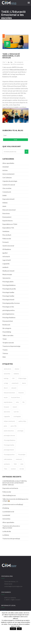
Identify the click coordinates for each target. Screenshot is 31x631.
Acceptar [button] (13, 628)
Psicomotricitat (7, 321)
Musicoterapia (7, 274)
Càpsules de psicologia (9, 181)
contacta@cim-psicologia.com (13, 586)
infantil (15, 407)
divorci (6, 388)
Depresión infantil (8, 199)
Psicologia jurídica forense (11, 303)
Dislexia (4, 203)
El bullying (5, 508)
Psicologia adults (7, 281)
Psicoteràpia (21, 454)
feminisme (5, 231)
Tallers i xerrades (7, 335)
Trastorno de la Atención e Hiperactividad (11, 527)
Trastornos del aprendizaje (11, 538)
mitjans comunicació (9, 421)
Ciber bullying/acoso (9, 495)
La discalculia (6, 531)
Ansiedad (5, 167)
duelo (4, 206)
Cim (3, 62)
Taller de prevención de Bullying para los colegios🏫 (15, 500)
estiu (17, 402)
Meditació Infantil (8, 271)
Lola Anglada (17, 416)
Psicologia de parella (9, 289)
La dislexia (5, 535)
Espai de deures (7, 220)
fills (23, 402)
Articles (5, 170)
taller (21, 464)
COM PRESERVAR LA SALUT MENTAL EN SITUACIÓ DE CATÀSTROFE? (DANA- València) (14, 483)
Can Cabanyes (7, 177)
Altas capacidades (8, 163)
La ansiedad (6, 515)
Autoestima (6, 519)
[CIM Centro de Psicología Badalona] (15, 565)
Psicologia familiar (8, 292)
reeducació (19, 459)
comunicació (15, 383)
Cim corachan (6, 188)
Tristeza (5, 353)
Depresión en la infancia (10, 488)
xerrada (22, 469)
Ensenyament (6, 217)
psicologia (20, 430)
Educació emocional (8, 210)
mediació (5, 267)
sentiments (7, 464)
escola (5, 397)
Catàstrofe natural (8, 185)
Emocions (21, 392)
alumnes (17, 369)
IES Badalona (6, 249)
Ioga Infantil (6, 260)
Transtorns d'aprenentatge (11, 346)
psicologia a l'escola (9, 435)
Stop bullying (6, 332)
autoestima (7, 373)
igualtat (5, 253)
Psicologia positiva (9, 454)
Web (4, 357)
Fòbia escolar (6, 238)
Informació (6, 256)
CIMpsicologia (22, 378)
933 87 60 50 (8, 584)
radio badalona (8, 459)
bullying (6, 378)
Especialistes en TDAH (9, 224)
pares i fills (14, 426)
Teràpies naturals (8, 342)
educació (13, 388)
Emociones (6, 213)
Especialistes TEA (8, 228)
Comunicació (6, 192)
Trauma (4, 350)
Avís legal (3, 610)
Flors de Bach (6, 235)
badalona (16, 373)
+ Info (19, 628)
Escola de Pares (15, 397)
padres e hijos (22, 421)
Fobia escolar (6, 492)
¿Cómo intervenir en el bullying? (12, 504)
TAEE (15, 464)
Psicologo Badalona (8, 317)
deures (24, 383)
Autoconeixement (8, 174)
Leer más (16, 411)
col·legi (6, 383)
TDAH (4, 339)
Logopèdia (5, 264)
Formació (5, 242)
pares (5, 426)
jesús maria (7, 411)
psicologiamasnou (8, 314)
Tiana (5, 469)
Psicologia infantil (8, 299)
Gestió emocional (8, 246)
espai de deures (8, 402)
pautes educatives (9, 430)
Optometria (6, 278)
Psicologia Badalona (8, 285)
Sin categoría (18, 62)
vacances (13, 469)
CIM (13, 378)
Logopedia (7, 416)
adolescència (7, 369)
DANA (4, 195)
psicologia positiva (8, 310)
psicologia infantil (9, 449)
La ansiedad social (8, 511)
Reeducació (6, 325)
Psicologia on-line (8, 307)
